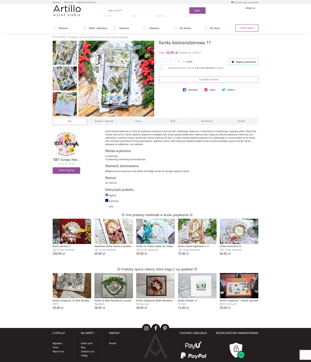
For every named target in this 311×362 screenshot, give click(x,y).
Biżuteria (63, 28)
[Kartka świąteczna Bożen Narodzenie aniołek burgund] (155, 285)
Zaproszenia (160, 16)
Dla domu (215, 28)
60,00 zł (99, 253)
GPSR (172, 121)
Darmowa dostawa (85, 2)
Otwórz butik (86, 343)
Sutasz (186, 16)
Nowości (57, 2)
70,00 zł (183, 253)
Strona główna (59, 37)
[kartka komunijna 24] (239, 231)
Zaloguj (84, 356)
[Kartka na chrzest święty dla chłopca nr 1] (155, 231)
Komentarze (207, 121)
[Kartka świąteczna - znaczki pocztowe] (239, 285)
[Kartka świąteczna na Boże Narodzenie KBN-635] (72, 285)
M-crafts (182, 304)
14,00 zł (183, 308)
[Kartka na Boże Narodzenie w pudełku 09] (113, 285)
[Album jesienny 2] (72, 231)
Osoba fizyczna (66, 170)
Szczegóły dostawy (208, 79)
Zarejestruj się (87, 351)
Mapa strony (58, 351)
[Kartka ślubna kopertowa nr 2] (197, 231)
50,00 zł (141, 253)
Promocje (68, 2)
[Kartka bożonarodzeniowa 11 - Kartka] (65, 53)
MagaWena (99, 304)
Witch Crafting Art (228, 304)
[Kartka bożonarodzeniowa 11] (116, 79)
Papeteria (154, 28)
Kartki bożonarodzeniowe (116, 37)
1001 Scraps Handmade (63, 250)
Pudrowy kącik (142, 304)
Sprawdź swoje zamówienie (245, 2)
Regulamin (57, 343)
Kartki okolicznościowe (92, 37)
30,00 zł (225, 308)
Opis (70, 121)
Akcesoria (124, 28)
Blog (83, 347)
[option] (72, 237)
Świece (134, 16)
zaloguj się (250, 8)
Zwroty (138, 121)
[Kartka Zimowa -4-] (197, 285)
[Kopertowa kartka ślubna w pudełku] (113, 231)
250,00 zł (59, 253)
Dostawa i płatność (104, 121)
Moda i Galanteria (98, 28)
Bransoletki (108, 16)
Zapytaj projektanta (245, 62)
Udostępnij (193, 90)
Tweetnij (231, 90)
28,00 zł (141, 308)
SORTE (56, 304)
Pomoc (56, 347)
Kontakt (241, 121)
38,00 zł (99, 308)
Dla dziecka (185, 28)
